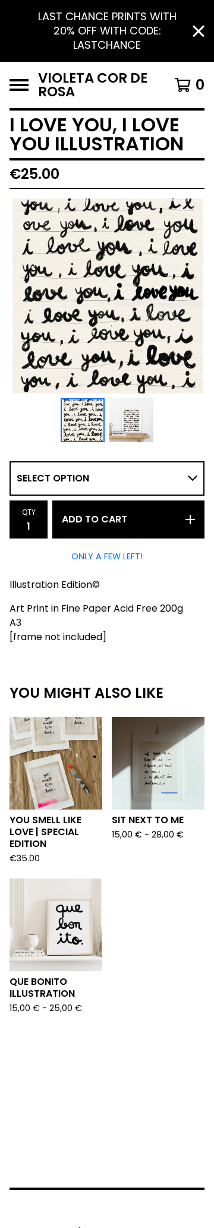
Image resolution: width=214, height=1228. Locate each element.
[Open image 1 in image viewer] (107, 296)
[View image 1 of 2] (83, 420)
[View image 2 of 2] (131, 420)
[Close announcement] (198, 31)
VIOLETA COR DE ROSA (92, 85)
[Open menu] (19, 85)
